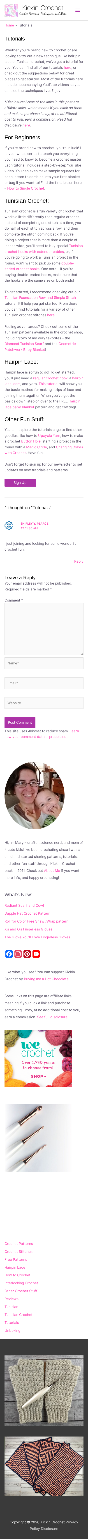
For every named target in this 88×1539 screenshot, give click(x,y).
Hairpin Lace (15, 1267)
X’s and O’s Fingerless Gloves (28, 929)
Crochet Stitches (18, 1251)
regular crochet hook (50, 378)
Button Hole (31, 441)
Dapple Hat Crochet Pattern (27, 913)
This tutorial (48, 384)
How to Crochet (17, 1275)
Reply (78, 561)
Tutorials (12, 1322)
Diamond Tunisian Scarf (24, 344)
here (67, 67)
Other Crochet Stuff (21, 1291)
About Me (52, 870)
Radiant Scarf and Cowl (24, 905)
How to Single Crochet (25, 188)
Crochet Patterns (19, 1244)
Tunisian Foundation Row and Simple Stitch (40, 297)
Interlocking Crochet (21, 1283)
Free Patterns (16, 1259)
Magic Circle (36, 447)
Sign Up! (20, 482)
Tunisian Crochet (18, 1315)
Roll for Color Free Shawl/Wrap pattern (36, 921)
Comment (14, 600)
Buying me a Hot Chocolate (46, 979)
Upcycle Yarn (49, 435)
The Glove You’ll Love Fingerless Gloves (37, 937)
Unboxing (12, 1330)
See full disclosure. (52, 1017)
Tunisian (11, 1307)
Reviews (12, 1299)
